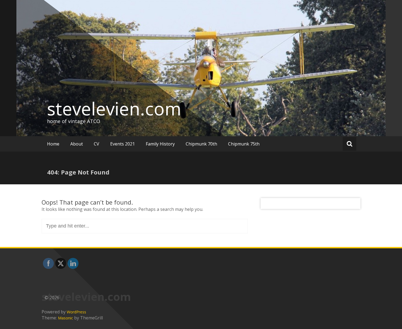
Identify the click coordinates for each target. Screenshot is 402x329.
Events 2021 (122, 144)
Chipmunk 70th (201, 144)
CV (96, 144)
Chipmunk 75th (244, 144)
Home (53, 144)
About (76, 144)
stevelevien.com (114, 109)
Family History (160, 144)
